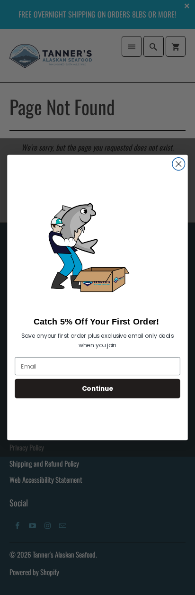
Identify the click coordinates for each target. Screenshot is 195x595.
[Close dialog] (178, 164)
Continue (97, 388)
